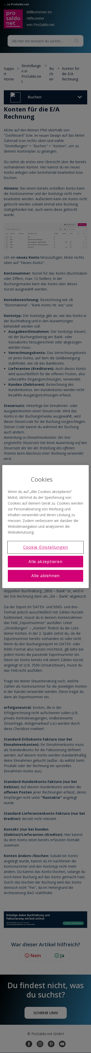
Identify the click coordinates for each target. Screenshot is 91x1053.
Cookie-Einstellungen (45, 547)
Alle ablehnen (45, 575)
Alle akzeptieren (45, 561)
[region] (45, 526)
